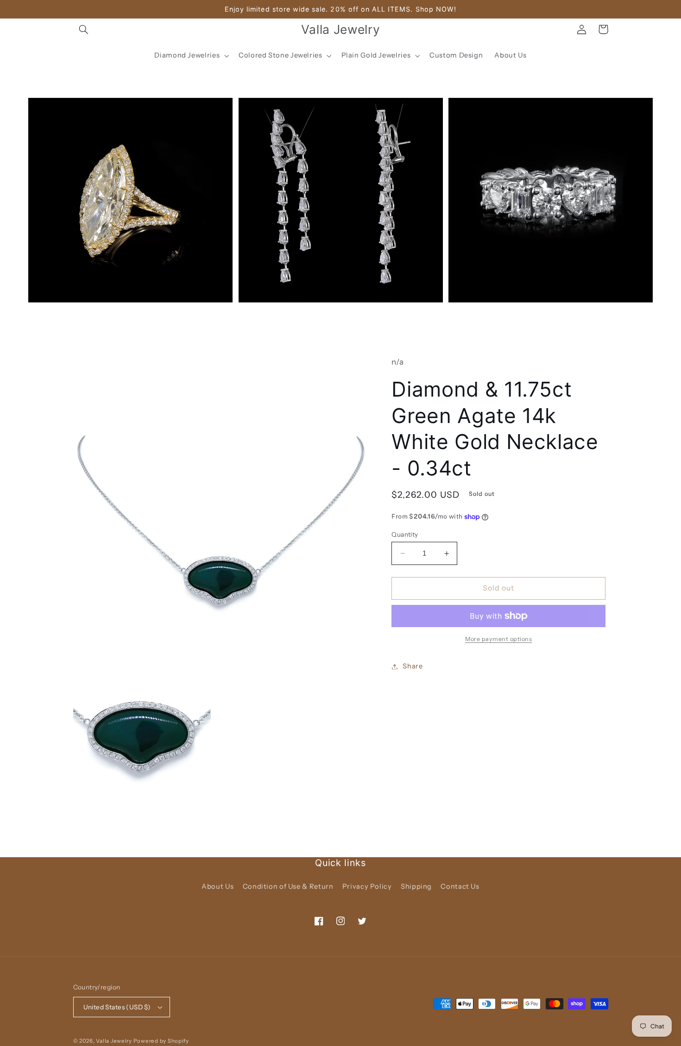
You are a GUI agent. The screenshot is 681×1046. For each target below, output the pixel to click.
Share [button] (412, 666)
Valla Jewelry (114, 1041)
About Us (217, 886)
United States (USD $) (117, 1007)
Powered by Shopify (161, 1041)
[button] (84, 29)
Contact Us (460, 886)
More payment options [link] (498, 638)
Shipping (416, 886)
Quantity (404, 534)
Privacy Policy (367, 886)
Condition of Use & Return (288, 886)
